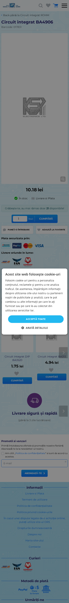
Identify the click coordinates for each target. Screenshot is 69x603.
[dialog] (34, 301)
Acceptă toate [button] (35, 319)
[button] (34, 328)
